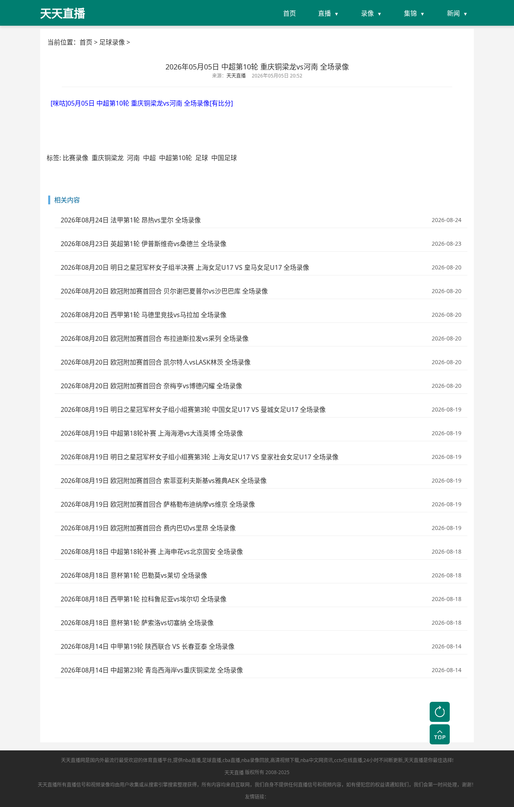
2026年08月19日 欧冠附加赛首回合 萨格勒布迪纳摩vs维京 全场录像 (158, 504)
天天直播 (234, 772)
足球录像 (112, 42)
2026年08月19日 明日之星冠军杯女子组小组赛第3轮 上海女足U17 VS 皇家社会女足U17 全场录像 (200, 456)
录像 (367, 13)
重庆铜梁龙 (108, 157)
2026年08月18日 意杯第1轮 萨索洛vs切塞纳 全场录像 (137, 622)
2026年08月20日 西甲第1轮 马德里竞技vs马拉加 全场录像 (143, 314)
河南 (133, 157)
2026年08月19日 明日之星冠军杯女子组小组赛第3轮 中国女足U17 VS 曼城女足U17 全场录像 (193, 409)
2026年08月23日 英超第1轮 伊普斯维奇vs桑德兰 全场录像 (143, 243)
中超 (149, 157)
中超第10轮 (175, 157)
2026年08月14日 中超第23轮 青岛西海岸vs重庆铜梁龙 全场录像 (152, 670)
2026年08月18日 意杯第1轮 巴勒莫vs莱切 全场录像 (134, 575)
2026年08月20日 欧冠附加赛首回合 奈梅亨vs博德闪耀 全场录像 (151, 385)
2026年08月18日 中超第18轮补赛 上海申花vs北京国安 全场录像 (152, 551)
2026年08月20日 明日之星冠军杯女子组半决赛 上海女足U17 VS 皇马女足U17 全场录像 (185, 267)
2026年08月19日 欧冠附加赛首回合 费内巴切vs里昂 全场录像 (148, 528)
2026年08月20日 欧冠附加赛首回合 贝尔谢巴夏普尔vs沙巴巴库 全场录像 (164, 291)
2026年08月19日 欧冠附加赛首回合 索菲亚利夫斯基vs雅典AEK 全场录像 (164, 480)
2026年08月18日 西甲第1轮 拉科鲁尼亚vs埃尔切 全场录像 (143, 599)
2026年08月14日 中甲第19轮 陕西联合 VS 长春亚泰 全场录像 (148, 646)
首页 (289, 13)
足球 (201, 157)
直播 (324, 13)
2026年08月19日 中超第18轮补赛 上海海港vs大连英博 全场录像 (152, 433)
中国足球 (224, 157)
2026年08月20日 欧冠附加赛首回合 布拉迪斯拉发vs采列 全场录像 (155, 338)
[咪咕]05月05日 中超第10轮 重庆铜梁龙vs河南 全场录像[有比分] (142, 103)
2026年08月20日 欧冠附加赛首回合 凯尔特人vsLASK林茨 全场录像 (156, 362)
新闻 (453, 13)
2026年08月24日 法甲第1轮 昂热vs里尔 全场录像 (131, 220)
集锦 (410, 13)
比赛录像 (75, 157)
